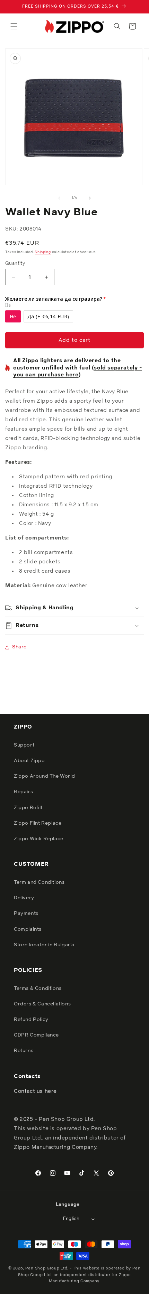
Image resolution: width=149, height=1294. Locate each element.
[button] (13, 26)
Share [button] (19, 647)
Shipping (43, 252)
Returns (23, 1050)
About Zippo (29, 760)
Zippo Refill (28, 807)
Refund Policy (31, 1019)
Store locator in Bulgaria (44, 945)
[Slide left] (59, 198)
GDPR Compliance (36, 1035)
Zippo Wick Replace (38, 838)
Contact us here (35, 1091)
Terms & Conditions (38, 988)
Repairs (23, 791)
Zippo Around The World (44, 776)
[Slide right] (89, 198)
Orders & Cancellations (42, 1004)
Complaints (28, 929)
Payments (26, 913)
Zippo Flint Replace (37, 823)
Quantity (15, 263)
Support (24, 745)
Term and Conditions (39, 882)
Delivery (24, 898)
